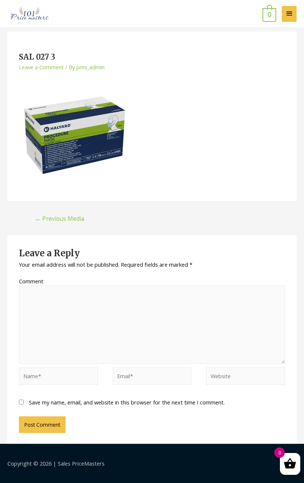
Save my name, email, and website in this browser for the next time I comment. (127, 402)
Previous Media (59, 218)
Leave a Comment (41, 67)
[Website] (245, 377)
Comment (31, 281)
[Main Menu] (289, 14)
